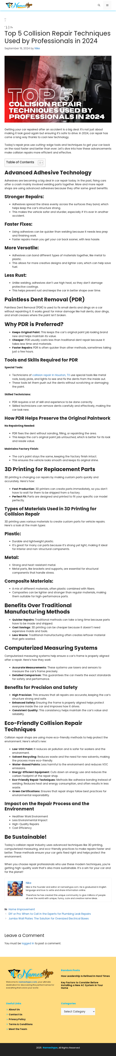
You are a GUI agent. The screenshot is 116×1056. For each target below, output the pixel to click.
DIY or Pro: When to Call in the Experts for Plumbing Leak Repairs (50, 914)
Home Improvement (22, 909)
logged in (28, 943)
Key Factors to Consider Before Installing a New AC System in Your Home (82, 985)
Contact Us (15, 1014)
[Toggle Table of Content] (39, 162)
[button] (99, 5)
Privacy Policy (17, 1019)
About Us (14, 1009)
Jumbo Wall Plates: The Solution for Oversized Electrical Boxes (49, 918)
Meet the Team (18, 1029)
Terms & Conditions (21, 1024)
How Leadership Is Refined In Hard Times (85, 976)
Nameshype (50, 1047)
